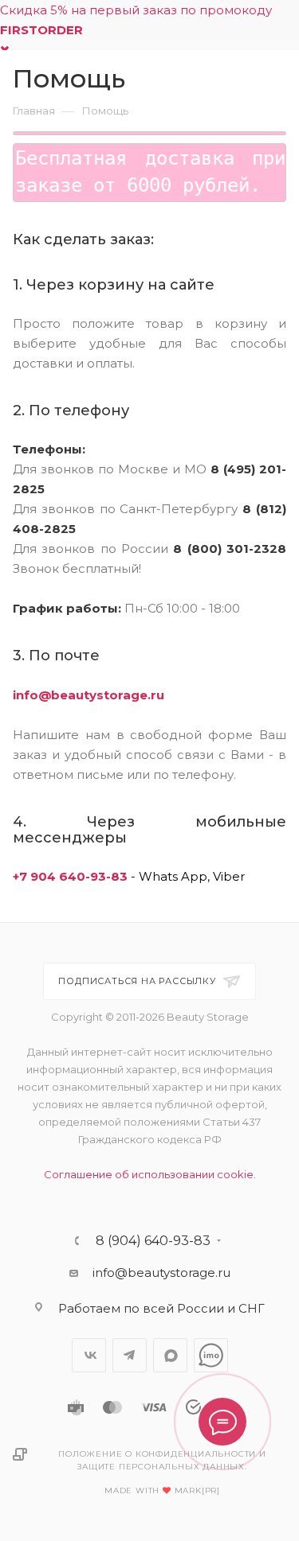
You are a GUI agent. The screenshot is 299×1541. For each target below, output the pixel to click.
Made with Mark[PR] (162, 1490)
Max (170, 1355)
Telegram (129, 1355)
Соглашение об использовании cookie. (150, 1174)
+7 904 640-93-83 (70, 876)
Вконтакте (89, 1355)
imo (211, 1355)
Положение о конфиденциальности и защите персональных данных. (162, 1460)
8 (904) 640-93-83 (153, 1241)
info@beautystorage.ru (88, 694)
